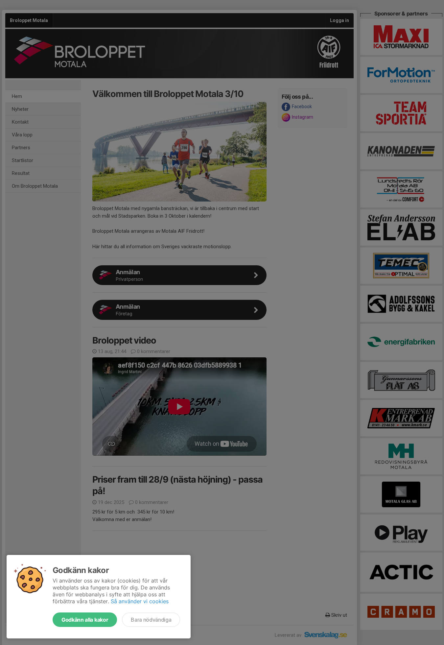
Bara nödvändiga (151, 619)
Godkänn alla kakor (84, 619)
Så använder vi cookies (140, 601)
